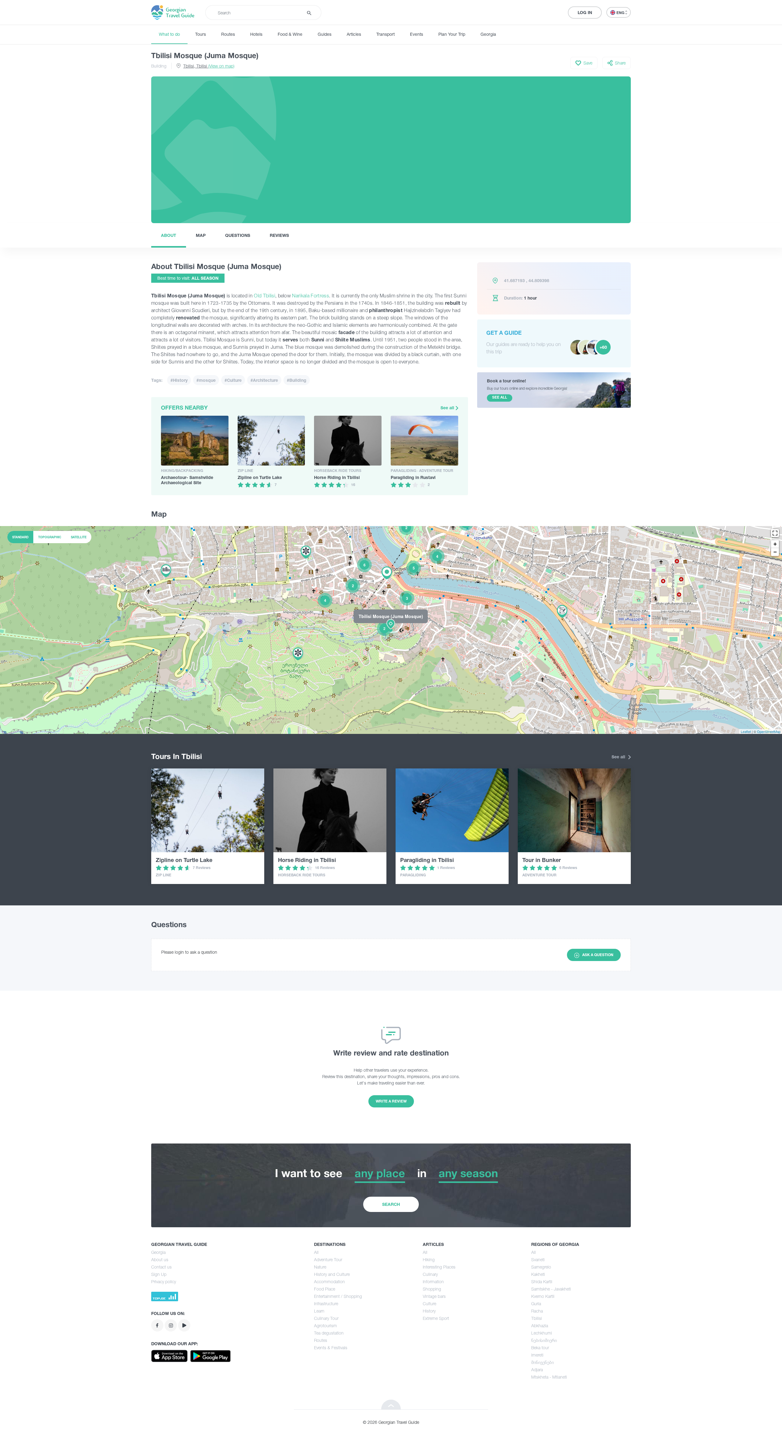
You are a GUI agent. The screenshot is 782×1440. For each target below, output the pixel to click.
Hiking (429, 1259)
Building (158, 65)
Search (391, 1204)
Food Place (324, 1288)
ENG (620, 12)
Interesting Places (439, 1266)
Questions (237, 235)
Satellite (78, 537)
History (429, 1310)
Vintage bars (434, 1296)
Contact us (161, 1266)
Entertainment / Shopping (338, 1296)
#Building (296, 380)
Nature (320, 1266)
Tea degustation (329, 1332)
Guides (324, 34)
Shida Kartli (541, 1281)
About (168, 235)
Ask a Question (597, 954)
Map (201, 235)
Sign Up (158, 1274)
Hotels (256, 34)
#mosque (206, 380)
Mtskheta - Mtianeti (549, 1376)
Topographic (49, 537)
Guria (536, 1303)
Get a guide (504, 332)
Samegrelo (541, 1266)
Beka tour (540, 1347)
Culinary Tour (326, 1318)
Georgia (488, 34)
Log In (585, 12)
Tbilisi (536, 1318)
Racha (537, 1310)
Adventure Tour (328, 1259)
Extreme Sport (436, 1318)
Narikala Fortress (310, 296)
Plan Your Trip (451, 34)
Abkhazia (539, 1325)
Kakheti (538, 1274)
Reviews (279, 235)
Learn (319, 1310)
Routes (228, 34)
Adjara (537, 1369)
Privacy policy (163, 1281)
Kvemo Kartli (542, 1296)
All (316, 1252)
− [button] (775, 552)
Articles (354, 34)
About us (159, 1259)
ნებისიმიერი (544, 1340)
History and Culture (332, 1274)
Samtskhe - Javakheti (551, 1288)
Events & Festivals (330, 1347)
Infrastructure (326, 1303)
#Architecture (264, 380)
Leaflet (746, 731)
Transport (385, 34)
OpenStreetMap (768, 731)
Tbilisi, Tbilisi (208, 65)
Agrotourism (325, 1325)
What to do (169, 34)
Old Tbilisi (264, 296)
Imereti (537, 1354)
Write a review (391, 1101)
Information (433, 1281)
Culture (429, 1303)
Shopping (432, 1288)
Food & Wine (290, 34)
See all (447, 407)
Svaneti (538, 1259)
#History (179, 380)
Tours (200, 34)
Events (416, 34)
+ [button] (775, 544)
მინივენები (542, 1362)
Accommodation (329, 1281)
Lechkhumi (541, 1332)
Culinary (430, 1274)
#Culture (233, 380)
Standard (20, 537)
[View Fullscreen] (775, 533)
